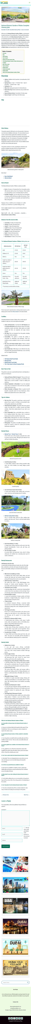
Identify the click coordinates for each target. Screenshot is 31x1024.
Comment (3, 809)
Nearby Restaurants (6, 69)
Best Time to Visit (6, 64)
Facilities (4, 62)
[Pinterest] (22, 1018)
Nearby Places (5, 67)
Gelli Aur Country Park (9, 515)
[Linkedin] (19, 1018)
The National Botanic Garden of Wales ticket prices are (13, 61)
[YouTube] (17, 1018)
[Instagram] (14, 1018)
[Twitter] (12, 1018)
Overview (4, 53)
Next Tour (26, 794)
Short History (5, 56)
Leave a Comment (25, 29)
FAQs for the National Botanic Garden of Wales (11, 72)
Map (3, 54)
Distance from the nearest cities (8, 59)
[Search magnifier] (28, 982)
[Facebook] (9, 1018)
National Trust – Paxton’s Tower (11, 434)
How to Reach (5, 58)
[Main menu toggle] (29, 2)
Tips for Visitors (6, 65)
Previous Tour (5, 794)
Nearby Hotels (5, 70)
